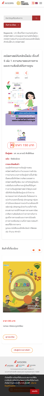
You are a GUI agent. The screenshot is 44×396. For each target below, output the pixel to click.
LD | (16, 33)
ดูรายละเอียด (10, 337)
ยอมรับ (34, 391)
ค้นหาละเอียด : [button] (11, 25)
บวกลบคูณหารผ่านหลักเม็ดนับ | (26, 36)
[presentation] (33, 250)
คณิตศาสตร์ (20, 42)
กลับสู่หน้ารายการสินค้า (22, 350)
